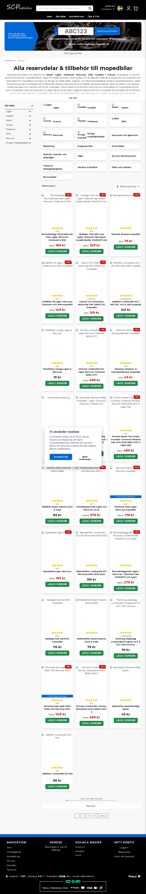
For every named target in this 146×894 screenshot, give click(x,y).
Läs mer (73, 98)
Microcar (81, 74)
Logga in (124, 847)
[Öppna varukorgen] (135, 8)
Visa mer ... (91, 806)
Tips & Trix (93, 16)
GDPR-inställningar (85, 458)
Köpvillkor (11, 865)
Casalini (99, 74)
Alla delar (61, 16)
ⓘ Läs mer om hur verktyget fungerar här (87, 44)
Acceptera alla (61, 457)
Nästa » (103, 816)
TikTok (78, 855)
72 (95, 816)
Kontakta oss (76, 16)
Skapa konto (124, 852)
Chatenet (69, 74)
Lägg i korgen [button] (125, 521)
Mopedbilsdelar (10, 61)
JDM (90, 74)
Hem (49, 16)
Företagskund (14, 852)
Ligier (58, 74)
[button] (90, 8)
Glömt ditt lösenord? (124, 856)
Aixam (49, 74)
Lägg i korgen (57, 251)
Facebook (80, 847)
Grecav (111, 74)
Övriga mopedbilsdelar (17, 143)
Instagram (79, 851)
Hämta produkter (107, 31)
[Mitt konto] (128, 8)
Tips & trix (11, 870)
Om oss (11, 861)
